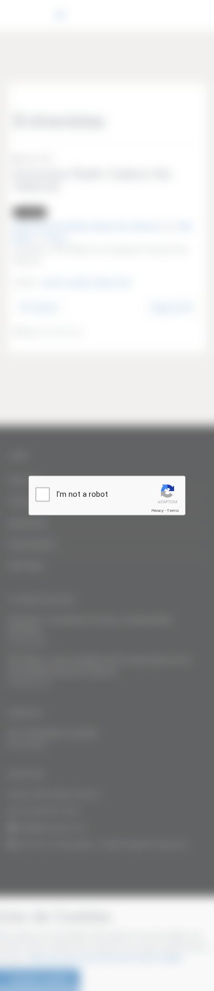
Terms (173, 510)
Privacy (157, 510)
